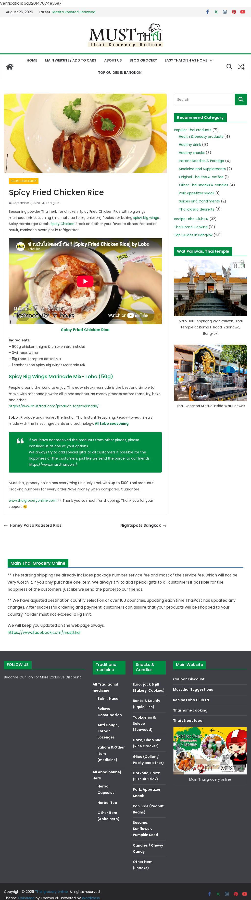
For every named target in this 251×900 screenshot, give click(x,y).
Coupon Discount (189, 679)
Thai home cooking (190, 710)
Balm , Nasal (108, 698)
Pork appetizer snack (196, 193)
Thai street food (187, 720)
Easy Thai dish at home (186, 60)
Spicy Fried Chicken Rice (85, 330)
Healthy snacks (192, 152)
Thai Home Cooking (191, 227)
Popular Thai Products (192, 129)
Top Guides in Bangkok (119, 72)
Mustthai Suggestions (193, 689)
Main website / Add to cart (70, 60)
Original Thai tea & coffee (201, 177)
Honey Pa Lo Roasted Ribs (36, 525)
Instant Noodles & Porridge (201, 160)
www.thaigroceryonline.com (33, 500)
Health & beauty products (201, 136)
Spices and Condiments (199, 201)
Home (32, 60)
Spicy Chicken (62, 223)
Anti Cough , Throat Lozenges (108, 731)
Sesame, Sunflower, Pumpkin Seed (145, 828)
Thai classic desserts (196, 209)
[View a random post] (241, 67)
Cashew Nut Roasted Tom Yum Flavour (85, 11)
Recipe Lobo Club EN (24, 181)
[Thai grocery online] (10, 67)
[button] (210, 60)
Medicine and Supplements (202, 168)
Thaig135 (52, 203)
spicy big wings (146, 217)
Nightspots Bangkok (140, 525)
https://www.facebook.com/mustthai (44, 632)
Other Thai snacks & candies (203, 185)
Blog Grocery (143, 60)
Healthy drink (190, 144)
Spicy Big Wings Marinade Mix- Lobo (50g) (61, 376)
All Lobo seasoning (112, 423)
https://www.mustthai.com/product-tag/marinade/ (54, 406)
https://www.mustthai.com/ (53, 464)
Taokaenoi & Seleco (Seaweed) (144, 723)
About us (113, 60)
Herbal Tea (107, 802)
